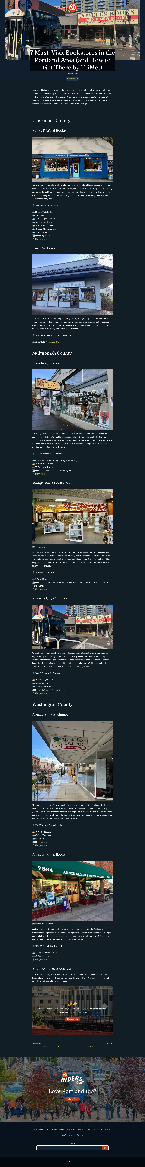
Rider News (52, 1129)
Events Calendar (38, 1129)
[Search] (105, 1148)
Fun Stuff (109, 1129)
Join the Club (72, 1099)
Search (72, 1143)
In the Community (67, 1134)
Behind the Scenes (67, 1129)
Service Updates (83, 1129)
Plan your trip (72, 1019)
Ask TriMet (81, 1134)
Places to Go (72, 79)
